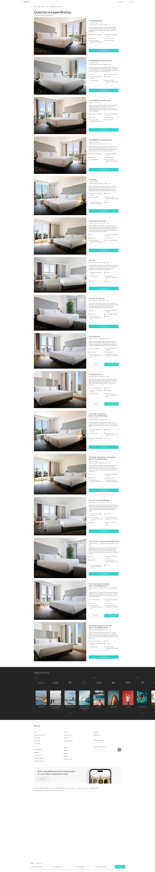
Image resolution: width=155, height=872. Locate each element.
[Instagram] (97, 743)
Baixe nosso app (42, 779)
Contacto (96, 732)
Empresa (66, 747)
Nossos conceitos (37, 749)
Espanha (43, 6)
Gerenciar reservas (68, 735)
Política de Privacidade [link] (44, 788)
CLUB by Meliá (37, 743)
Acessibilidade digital (93, 788)
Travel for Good (37, 755)
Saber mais (96, 364)
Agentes (65, 756)
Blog (35, 746)
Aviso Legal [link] (36, 788)
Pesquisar (120, 866)
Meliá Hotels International (39, 735)
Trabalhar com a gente (38, 758)
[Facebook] (94, 743)
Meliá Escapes (37, 740)
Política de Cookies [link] (71, 788)
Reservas (66, 732)
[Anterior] (37, 51)
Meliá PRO (66, 750)
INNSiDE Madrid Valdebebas (55, 6)
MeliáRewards (37, 737)
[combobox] (126, 1)
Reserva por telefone (68, 740)
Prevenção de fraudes (38, 761)
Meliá (35, 6)
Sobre (35, 732)
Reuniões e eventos (68, 759)
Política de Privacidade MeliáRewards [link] (58, 788)
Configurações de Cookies (82, 788)
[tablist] (77, 863)
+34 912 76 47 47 (97, 735)
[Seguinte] (45, 51)
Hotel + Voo (66, 737)
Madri (47, 6)
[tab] (32, 863)
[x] (100, 743)
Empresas (66, 753)
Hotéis (38, 6)
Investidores (36, 752)
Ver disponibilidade (104, 50)
